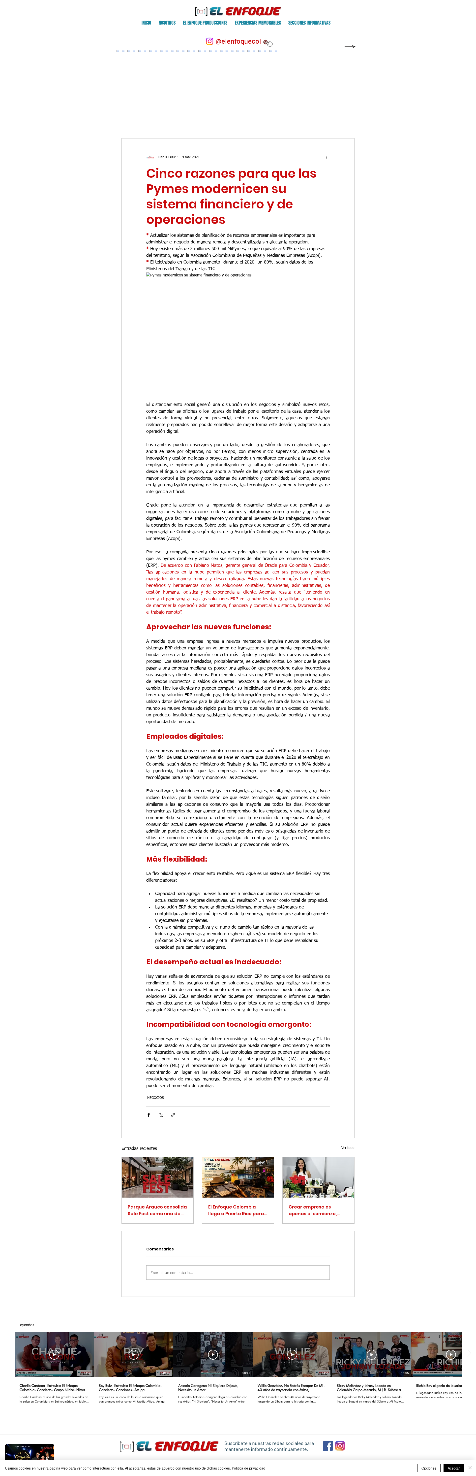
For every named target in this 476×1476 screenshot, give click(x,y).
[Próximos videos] (469, 1353)
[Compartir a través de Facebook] (148, 1114)
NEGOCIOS (155, 1098)
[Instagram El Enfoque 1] (340, 1446)
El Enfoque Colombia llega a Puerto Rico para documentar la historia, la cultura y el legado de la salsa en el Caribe (236, 1210)
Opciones (428, 1468)
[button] (167, 24)
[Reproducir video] (54, 1355)
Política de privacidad (248, 1468)
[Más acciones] (327, 157)
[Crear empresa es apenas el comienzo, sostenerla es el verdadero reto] (318, 1177)
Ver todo (348, 1148)
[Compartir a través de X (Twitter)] (160, 1114)
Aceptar (454, 1468)
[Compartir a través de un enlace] (173, 1114)
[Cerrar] (470, 1468)
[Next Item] (345, 89)
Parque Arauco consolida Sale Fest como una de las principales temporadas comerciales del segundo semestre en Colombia (157, 1210)
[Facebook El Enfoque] (328, 1446)
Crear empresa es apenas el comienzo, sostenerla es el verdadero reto (313, 1210)
